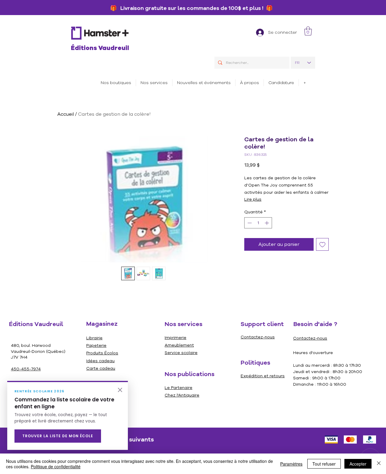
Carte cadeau (100, 368)
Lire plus (252, 199)
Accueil (65, 114)
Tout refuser (324, 464)
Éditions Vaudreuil (100, 48)
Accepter (358, 464)
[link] (308, 31)
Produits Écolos (102, 353)
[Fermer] (120, 390)
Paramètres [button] (291, 464)
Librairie (94, 338)
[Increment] (267, 223)
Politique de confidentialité (56, 466)
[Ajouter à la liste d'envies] (322, 244)
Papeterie (96, 345)
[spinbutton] (258, 223)
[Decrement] (249, 223)
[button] (154, 82)
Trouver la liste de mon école (57, 435)
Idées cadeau (100, 361)
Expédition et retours (263, 376)
